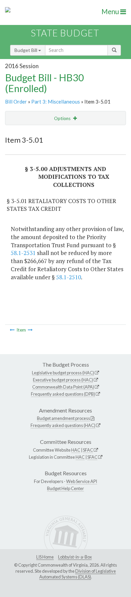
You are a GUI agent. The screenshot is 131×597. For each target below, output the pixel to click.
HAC (75, 450)
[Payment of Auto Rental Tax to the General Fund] (30, 330)
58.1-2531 (23, 253)
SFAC (88, 450)
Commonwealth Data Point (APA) (63, 387)
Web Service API (81, 481)
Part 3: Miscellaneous (55, 101)
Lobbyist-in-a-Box (75, 557)
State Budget (65, 32)
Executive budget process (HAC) (63, 379)
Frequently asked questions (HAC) (63, 425)
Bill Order (16, 101)
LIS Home (45, 557)
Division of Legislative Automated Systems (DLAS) (77, 574)
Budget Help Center (65, 488)
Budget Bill (26, 50)
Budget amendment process (63, 418)
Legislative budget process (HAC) (63, 372)
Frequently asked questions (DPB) (63, 394)
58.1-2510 (68, 277)
